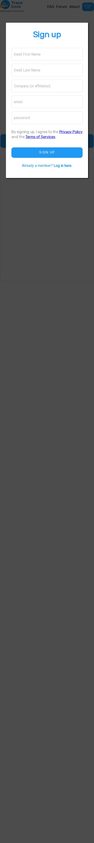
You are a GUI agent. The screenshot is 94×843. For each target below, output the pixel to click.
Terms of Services (40, 137)
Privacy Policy (71, 132)
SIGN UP (47, 152)
